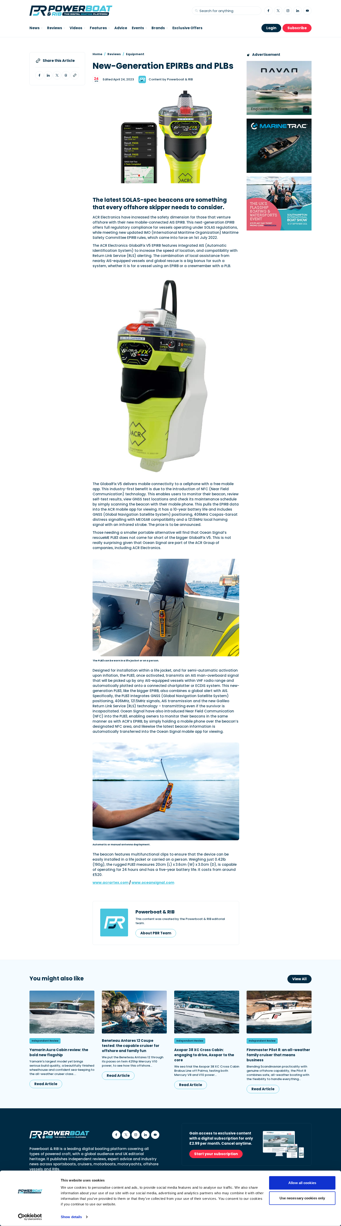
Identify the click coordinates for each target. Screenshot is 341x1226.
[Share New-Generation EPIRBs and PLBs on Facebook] (39, 75)
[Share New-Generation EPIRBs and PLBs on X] (57, 75)
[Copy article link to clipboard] (75, 75)
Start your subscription (216, 1153)
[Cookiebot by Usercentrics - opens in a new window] (30, 1216)
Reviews (114, 54)
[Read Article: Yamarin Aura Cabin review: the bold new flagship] (61, 1012)
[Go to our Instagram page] (288, 10)
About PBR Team (155, 933)
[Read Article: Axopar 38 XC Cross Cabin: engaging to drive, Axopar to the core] (206, 1012)
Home (97, 54)
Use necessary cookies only (302, 1198)
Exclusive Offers (187, 27)
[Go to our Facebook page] (268, 10)
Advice (120, 27)
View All (299, 978)
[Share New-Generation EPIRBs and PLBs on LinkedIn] (48, 75)
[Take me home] (70, 11)
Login (271, 27)
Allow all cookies (302, 1183)
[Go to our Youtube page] (307, 10)
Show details (71, 1217)
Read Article (45, 1083)
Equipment (135, 54)
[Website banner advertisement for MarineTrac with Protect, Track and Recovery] (279, 146)
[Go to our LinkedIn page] (297, 10)
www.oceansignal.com (153, 882)
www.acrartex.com (111, 882)
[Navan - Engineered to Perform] (279, 88)
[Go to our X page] (278, 10)
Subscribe (297, 27)
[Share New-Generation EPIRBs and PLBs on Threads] (66, 75)
